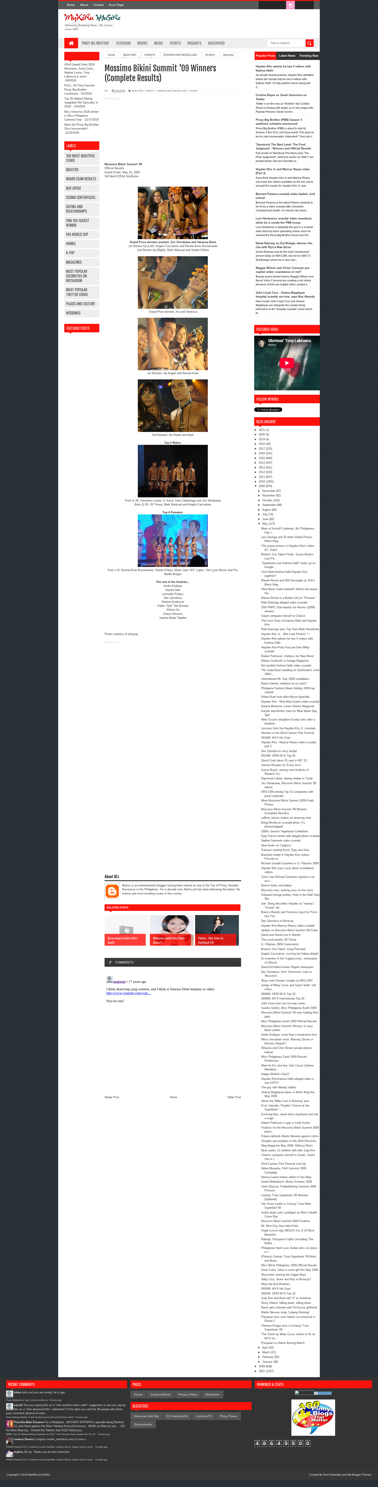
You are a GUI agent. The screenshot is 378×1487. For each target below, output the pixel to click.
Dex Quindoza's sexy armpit (279, 751)
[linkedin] (299, 5)
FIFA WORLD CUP (77, 234)
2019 (262, 439)
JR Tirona (156, 504)
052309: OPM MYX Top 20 (278, 755)
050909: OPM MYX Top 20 (278, 994)
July (265, 514)
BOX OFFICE (73, 188)
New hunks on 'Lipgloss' (276, 845)
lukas (17, 1392)
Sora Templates (332, 1474)
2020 (262, 434)
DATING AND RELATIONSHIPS (76, 209)
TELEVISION (123, 43)
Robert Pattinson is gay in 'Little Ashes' (286, 1122)
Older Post (234, 1097)
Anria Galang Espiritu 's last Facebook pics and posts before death (40, 1417)
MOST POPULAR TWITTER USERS (77, 292)
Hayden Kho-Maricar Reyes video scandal (287, 925)
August (267, 509)
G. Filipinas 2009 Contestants (280, 944)
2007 (262, 1371)
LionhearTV (204, 1416)
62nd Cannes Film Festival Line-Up (283, 1163)
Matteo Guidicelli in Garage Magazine (285, 660)
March (266, 1352)
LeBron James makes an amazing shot (286, 817)
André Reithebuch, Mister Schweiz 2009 (286, 1181)
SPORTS (175, 43)
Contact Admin (160, 1394)
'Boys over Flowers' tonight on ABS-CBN (286, 980)
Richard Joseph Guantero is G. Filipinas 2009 (290, 863)
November (269, 495)
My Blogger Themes (359, 1474)
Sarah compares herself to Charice (283, 615)
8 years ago (56, 1400)
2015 (262, 458)
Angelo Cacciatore (167, 246)
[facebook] (263, 5)
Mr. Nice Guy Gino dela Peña (279, 1225)
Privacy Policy (187, 1394)
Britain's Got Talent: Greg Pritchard (283, 949)
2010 (262, 481)
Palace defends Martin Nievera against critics (290, 1136)
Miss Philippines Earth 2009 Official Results (289, 1021)
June (265, 519)
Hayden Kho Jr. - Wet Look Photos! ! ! (285, 634)
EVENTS (150, 90)
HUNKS (70, 243)
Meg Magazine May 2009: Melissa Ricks (287, 1145)
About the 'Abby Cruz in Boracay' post (285, 1101)
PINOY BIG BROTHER (95, 43)
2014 (262, 462)
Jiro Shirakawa (180, 242)
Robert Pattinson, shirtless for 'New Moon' (287, 656)
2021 (262, 429)
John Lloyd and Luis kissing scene (283, 1003)
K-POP (70, 252)
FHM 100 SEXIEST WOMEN (77, 223)
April (265, 1347)
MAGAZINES (74, 262)
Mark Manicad (176, 250)
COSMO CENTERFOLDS (80, 197)
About (84, 5)
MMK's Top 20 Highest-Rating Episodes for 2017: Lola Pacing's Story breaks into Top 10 (51, 1434)
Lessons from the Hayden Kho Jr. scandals (288, 728)
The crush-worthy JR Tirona (278, 939)
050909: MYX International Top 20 (282, 998)
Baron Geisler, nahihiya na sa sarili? (284, 683)
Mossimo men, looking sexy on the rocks (287, 890)
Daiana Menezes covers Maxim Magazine (287, 706)
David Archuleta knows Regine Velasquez (287, 967)
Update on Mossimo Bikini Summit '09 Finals (289, 930)
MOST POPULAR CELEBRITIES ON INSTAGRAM (76, 276)
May (265, 523)
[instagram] (290, 5)
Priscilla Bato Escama (29, 1422)
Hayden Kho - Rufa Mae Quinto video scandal (290, 701)
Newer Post (112, 1097)
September (269, 505)
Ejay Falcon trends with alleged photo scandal (290, 836)
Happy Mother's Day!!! (275, 1074)
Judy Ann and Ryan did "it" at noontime (286, 1298)
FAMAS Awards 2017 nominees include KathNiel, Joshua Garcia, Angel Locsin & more (50, 1447)
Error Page (116, 5)
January (267, 1361)
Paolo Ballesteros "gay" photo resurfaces (27, 1400)
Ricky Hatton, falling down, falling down (286, 1303)
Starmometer (143, 1424)
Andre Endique (173, 585)
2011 (262, 477)
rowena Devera (24, 1439)
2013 (262, 467)
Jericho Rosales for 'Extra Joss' (281, 765)
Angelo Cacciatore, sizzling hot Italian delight (289, 953)
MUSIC (158, 43)
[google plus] (308, 5)
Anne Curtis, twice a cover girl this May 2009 (289, 1269)
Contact (98, 5)
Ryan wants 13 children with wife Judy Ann (288, 1150)
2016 (262, 453)
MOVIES (142, 43)
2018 (262, 443)
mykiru (18, 1452)
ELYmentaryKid (177, 1416)
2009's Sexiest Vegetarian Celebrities (284, 831)
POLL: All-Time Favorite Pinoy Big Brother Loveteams (79, 89)
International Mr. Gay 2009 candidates (285, 678)
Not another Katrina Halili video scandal (286, 665)
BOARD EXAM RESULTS (81, 178)
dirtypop (133, 634)
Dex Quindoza (173, 598)
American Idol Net (146, 1416)
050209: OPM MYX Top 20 (278, 1293)
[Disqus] (173, 1029)
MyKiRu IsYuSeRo (39, 1474)
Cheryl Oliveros (173, 613)
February (268, 1357)
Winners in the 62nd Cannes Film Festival (287, 733)
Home (71, 5)
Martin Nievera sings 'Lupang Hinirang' (285, 1312)
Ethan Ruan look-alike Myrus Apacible (285, 696)
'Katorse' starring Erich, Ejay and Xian (285, 850)
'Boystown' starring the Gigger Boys (283, 1274)
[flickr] (281, 5)
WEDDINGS (73, 313)
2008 (262, 1366)
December (269, 491)
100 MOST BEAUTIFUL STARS (80, 158)
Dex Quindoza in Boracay (277, 920)
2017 (262, 448)
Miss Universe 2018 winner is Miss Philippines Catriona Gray (81, 115)
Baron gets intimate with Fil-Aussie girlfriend (289, 1307)
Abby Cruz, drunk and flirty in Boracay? (286, 1279)
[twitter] (272, 5)
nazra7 (18, 1405)
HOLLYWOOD (216, 43)
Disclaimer (212, 1394)
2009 (262, 486)
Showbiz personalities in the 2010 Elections (288, 1141)
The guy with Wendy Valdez (278, 1087)
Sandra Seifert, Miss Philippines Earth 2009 (289, 1008)
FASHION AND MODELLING (172, 90)
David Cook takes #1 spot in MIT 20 (284, 760)
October (267, 500)
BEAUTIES (72, 169)
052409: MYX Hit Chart (275, 737)
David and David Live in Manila (280, 934)
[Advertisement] (173, 131)
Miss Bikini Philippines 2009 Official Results (289, 1265)
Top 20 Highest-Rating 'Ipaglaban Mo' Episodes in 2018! (81, 102)
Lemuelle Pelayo (172, 594)
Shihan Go (173, 609)
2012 (262, 472)
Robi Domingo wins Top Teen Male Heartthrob (290, 629)
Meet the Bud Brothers (275, 1284)
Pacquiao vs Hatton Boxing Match (282, 1343)
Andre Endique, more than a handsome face (289, 1034)
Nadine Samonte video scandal (281, 840)
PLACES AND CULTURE (80, 303)
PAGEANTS (194, 43)
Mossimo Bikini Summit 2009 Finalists (285, 1221)
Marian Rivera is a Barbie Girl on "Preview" (288, 598)
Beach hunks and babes (276, 885)
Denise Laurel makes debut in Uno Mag (286, 1177)
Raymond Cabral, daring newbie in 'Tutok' (287, 778)
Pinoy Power (228, 1416)
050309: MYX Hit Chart (275, 1288)
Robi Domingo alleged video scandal (284, 602)
